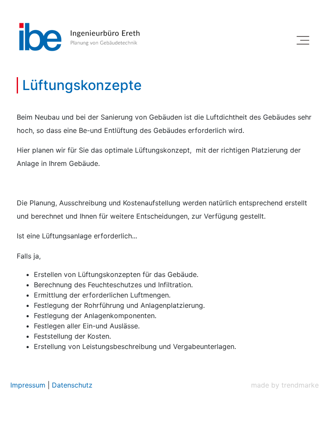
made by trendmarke (285, 385)
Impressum (29, 385)
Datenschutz (72, 385)
